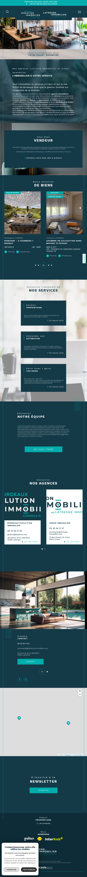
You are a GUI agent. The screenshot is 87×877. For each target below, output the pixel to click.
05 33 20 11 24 (14, 531)
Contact (84, 258)
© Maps (67, 755)
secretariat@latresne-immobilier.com (58, 533)
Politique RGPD (61, 862)
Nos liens (53, 862)
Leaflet (61, 755)
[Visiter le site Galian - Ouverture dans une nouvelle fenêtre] (29, 839)
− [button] (80, 694)
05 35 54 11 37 (56, 528)
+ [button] (80, 690)
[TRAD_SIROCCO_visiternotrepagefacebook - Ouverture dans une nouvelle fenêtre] (19, 679)
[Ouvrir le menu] (79, 12)
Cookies (68, 862)
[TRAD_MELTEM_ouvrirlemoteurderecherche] (7, 11)
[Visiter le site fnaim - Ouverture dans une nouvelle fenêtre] (39, 839)
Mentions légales (40, 862)
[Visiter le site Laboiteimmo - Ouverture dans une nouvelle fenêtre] (43, 870)
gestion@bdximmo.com (17, 535)
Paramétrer (11, 870)
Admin (47, 862)
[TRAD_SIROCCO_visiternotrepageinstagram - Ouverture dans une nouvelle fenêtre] (25, 679)
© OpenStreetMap (77, 755)
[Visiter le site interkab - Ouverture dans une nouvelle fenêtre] (54, 838)
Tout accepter (29, 870)
